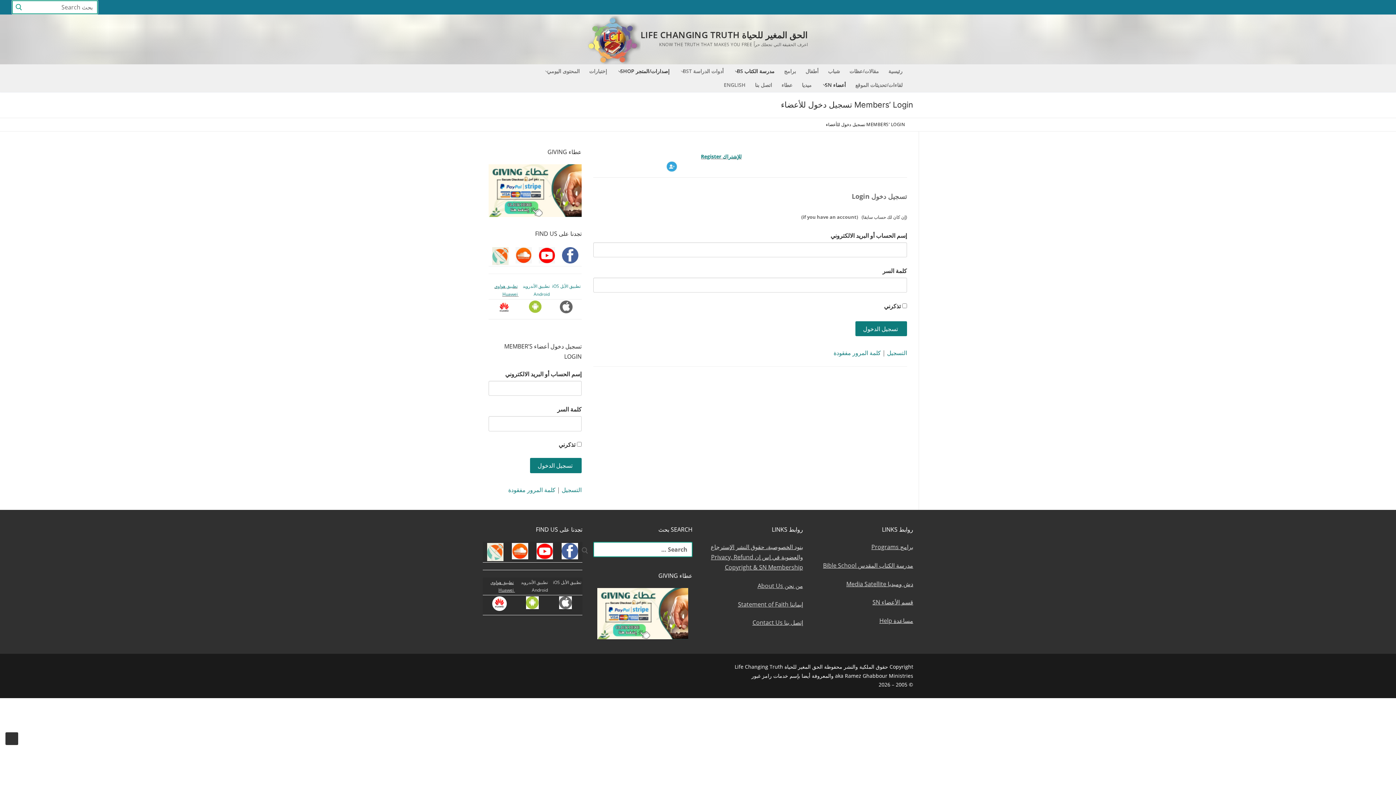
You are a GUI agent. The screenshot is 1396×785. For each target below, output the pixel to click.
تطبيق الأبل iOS (566, 286)
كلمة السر (895, 271)
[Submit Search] (19, 7)
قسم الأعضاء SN (892, 602)
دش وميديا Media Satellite (879, 584)
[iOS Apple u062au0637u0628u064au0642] (1272, 7)
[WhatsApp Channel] (1312, 7)
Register (712, 156)
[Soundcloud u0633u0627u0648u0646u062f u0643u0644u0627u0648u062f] (1339, 7)
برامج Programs (892, 547)
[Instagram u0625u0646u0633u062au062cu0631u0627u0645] (1325, 7)
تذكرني (892, 306)
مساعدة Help (896, 621)
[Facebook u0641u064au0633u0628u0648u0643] (1377, 7)
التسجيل (897, 353)
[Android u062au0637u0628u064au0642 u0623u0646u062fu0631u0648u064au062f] (1285, 7)
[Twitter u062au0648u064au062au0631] (1365, 7)
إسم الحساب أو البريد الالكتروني (869, 235)
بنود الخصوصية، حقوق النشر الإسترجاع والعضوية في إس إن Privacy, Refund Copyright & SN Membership (757, 557)
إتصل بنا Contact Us (778, 623)
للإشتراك (732, 156)
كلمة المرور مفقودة (857, 353)
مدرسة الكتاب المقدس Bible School (868, 565)
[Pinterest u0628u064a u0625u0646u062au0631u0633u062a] (1299, 7)
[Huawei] (1260, 7)
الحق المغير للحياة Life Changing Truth (724, 34)
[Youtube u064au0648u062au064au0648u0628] (1352, 7)
